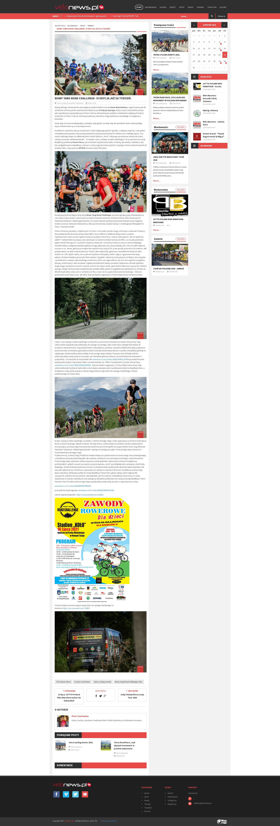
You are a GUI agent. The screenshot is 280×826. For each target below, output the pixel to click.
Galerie (163, 7)
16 (225, 48)
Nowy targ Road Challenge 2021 (128, 681)
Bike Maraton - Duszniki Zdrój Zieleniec (210, 98)
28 (199, 35)
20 (209, 54)
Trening (200, 7)
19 (204, 54)
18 (199, 54)
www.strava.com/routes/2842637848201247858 (111, 359)
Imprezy (91, 26)
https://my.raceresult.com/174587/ (76, 608)
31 (214, 35)
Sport (182, 7)
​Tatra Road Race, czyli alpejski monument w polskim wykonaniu (124, 745)
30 (209, 35)
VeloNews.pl (72, 26)
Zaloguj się (172, 800)
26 (204, 61)
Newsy (190, 7)
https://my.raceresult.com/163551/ (90, 495)
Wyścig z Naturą (210, 110)
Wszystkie (180, 127)
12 (204, 48)
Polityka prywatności (109, 821)
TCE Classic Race (63, 681)
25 (199, 61)
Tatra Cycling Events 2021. (81, 742)
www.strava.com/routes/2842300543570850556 (73, 486)
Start (139, 7)
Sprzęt (173, 7)
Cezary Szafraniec (82, 681)
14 (214, 48)
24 (194, 61)
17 (194, 54)
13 (209, 48)
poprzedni (70, 691)
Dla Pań (223, 7)
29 (204, 35)
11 (199, 48)
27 (194, 35)
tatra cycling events (102, 681)
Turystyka (212, 7)
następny (133, 691)
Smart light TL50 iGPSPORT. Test (78, 16)
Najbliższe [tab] (206, 76)
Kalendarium (150, 7)
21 (214, 54)
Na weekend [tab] (206, 145)
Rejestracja (172, 804)
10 (194, 48)
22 (220, 54)
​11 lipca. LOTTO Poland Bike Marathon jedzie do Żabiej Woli (69, 697)
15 (220, 48)
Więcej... (156, 70)
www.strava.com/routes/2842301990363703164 (96, 490)
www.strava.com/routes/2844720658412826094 (73, 365)
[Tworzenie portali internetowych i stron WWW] (222, 821)
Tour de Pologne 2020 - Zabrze (168, 268)
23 (225, 54)
